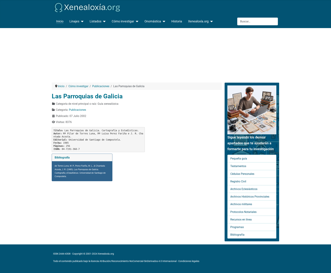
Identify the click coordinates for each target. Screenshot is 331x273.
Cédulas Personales (242, 174)
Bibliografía (237, 234)
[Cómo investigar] (136, 21)
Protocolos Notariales (243, 212)
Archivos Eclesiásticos (243, 189)
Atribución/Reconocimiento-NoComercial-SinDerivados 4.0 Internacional (138, 261)
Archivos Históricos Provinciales (249, 196)
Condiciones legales (188, 261)
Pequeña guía (238, 158)
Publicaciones (77, 109)
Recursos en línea (241, 219)
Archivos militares (241, 204)
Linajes (74, 21)
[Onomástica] (163, 21)
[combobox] (257, 21)
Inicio (59, 21)
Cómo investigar (123, 21)
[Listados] (103, 21)
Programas (237, 227)
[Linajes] (81, 21)
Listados (95, 21)
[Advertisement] (165, 54)
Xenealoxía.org (198, 21)
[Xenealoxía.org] (211, 21)
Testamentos (238, 166)
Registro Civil (238, 181)
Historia (176, 21)
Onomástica (152, 21)
